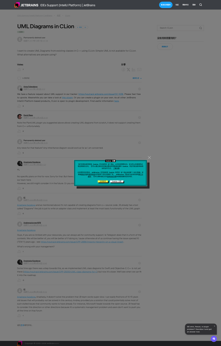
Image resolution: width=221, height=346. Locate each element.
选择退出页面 (111, 177)
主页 (26, 4)
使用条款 (92, 175)
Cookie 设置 (116, 181)
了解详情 (116, 168)
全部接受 (103, 181)
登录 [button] (194, 5)
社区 (177, 5)
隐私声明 (84, 175)
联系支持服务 (166, 5)
